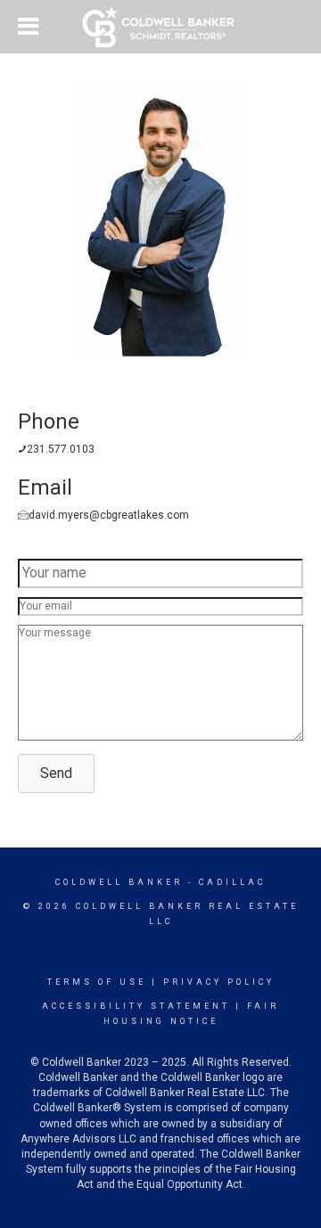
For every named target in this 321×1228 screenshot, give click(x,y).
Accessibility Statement (136, 1006)
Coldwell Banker (119, 882)
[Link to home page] (161, 26)
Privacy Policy (219, 982)
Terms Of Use (96, 982)
